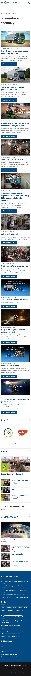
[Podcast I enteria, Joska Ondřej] (15, 464)
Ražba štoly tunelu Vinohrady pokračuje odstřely (14, 594)
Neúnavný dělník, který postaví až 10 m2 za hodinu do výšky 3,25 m (21, 547)
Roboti (17, 610)
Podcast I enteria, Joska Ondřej (12, 474)
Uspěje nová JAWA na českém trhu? (14, 266)
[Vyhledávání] (29, 4)
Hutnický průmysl (5, 628)
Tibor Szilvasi (6, 121)
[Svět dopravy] (10, 3)
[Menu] (2, 4)
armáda (20, 607)
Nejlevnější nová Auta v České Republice (10, 636)
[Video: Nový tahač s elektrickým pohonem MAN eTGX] (15, 75)
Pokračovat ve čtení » (9, 64)
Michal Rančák (6, 48)
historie (26, 607)
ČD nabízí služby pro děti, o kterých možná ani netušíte (15, 597)
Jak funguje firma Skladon (10, 540)
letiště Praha (10, 610)
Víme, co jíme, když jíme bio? (12, 160)
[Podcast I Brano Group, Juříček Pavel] (5, 482)
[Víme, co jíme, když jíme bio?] (15, 147)
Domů (3, 13)
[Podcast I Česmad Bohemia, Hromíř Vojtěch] (5, 497)
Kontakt (3, 649)
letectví (4, 610)
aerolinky (9, 607)
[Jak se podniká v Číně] (15, 222)
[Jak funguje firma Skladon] (15, 530)
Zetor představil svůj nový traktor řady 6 (10, 625)
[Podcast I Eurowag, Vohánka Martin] (5, 490)
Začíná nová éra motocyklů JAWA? (14, 300)
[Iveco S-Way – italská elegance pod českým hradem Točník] (15, 39)
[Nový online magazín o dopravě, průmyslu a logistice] (15, 317)
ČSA (22, 610)
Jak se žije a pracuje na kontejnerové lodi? (11, 633)
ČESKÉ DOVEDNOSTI (9, 517)
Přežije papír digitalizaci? (10, 366)
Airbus (14, 607)
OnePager (3, 651)
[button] (15, 443)
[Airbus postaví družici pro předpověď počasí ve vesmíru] (15, 387)
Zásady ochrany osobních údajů (9, 656)
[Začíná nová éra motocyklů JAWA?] (15, 287)
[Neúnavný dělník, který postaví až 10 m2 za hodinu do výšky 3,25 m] (15, 111)
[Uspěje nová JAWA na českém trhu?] (15, 254)
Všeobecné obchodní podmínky (9, 654)
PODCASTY (6, 451)
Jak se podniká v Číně (9, 234)
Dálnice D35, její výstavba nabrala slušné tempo (12, 631)
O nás (2, 646)
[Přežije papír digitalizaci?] (15, 353)
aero (3, 607)
